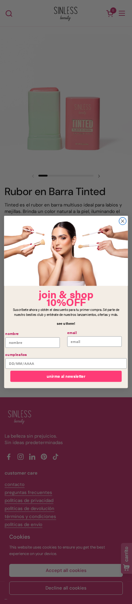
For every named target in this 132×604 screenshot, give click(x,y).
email (72, 332)
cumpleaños (15, 354)
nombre (12, 333)
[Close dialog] (122, 221)
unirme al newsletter (66, 376)
